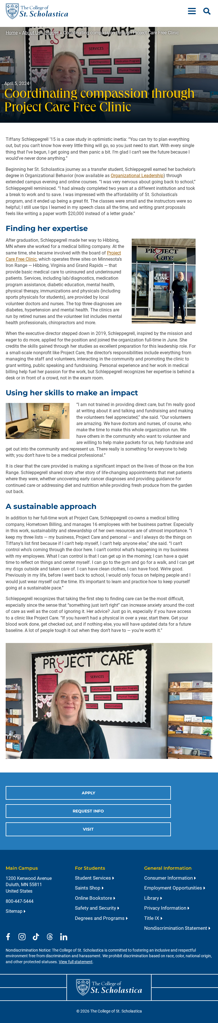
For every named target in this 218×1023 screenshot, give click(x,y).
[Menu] (194, 11)
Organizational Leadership (137, 175)
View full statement (76, 962)
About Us (31, 32)
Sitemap (14, 911)
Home (12, 32)
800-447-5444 (19, 901)
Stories (52, 32)
